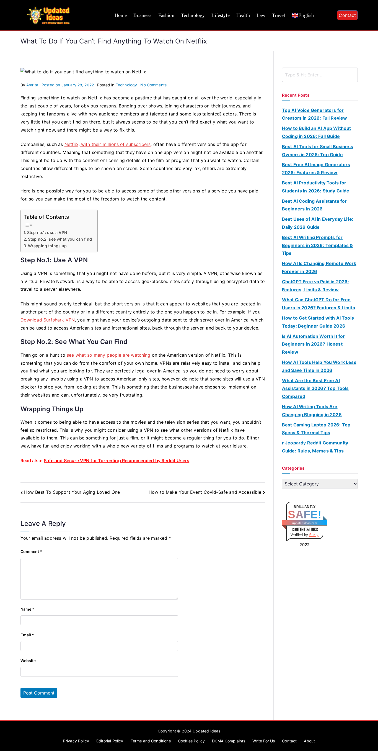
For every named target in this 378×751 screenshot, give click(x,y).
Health (243, 15)
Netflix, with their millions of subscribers (107, 144)
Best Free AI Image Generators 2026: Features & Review (316, 168)
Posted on (68, 85)
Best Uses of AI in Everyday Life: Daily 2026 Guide (317, 223)
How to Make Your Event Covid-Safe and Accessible (205, 492)
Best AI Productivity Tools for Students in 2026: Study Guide (315, 187)
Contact (347, 15)
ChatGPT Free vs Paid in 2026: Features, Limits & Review (315, 285)
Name (27, 609)
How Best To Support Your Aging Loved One (72, 492)
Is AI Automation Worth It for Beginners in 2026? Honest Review (313, 344)
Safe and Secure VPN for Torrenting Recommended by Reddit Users (116, 460)
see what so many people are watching (109, 355)
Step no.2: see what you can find (60, 239)
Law (261, 15)
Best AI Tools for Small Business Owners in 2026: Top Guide (317, 150)
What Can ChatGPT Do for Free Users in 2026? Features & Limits (318, 303)
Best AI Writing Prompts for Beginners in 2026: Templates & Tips (317, 245)
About (309, 741)
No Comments (153, 85)
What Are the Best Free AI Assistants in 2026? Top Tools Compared (315, 388)
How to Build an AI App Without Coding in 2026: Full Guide (316, 132)
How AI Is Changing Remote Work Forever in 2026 (319, 267)
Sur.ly (314, 535)
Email (27, 634)
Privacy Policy (76, 741)
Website (28, 660)
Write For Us (263, 741)
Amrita (32, 85)
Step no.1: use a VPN (47, 232)
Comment (31, 551)
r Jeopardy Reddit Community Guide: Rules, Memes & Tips (315, 447)
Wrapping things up (47, 245)
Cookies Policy (191, 741)
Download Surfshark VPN (47, 320)
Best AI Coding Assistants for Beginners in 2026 (314, 205)
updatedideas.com (304, 522)
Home (121, 15)
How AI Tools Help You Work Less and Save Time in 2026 (319, 366)
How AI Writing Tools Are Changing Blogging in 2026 (312, 410)
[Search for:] (320, 75)
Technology (193, 15)
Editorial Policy (109, 741)
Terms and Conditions (151, 741)
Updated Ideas (206, 731)
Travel (278, 15)
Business (142, 15)
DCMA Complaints (228, 741)
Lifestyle (220, 15)
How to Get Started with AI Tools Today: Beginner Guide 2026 (318, 322)
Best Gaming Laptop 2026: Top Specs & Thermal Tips (316, 429)
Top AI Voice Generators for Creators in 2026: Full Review (314, 114)
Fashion (166, 15)
